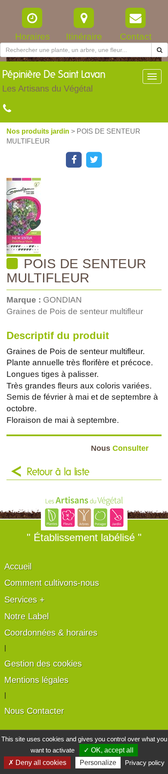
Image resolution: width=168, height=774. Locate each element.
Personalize (98, 762)
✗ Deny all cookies (37, 762)
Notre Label (26, 616)
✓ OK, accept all (109, 750)
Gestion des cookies (43, 663)
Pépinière (54, 81)
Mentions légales (36, 680)
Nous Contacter (34, 711)
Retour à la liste (58, 472)
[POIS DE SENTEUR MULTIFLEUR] (87, 217)
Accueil (17, 566)
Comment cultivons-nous (51, 582)
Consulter (120, 448)
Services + (24, 599)
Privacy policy (145, 762)
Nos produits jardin (38, 131)
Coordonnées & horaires (50, 632)
